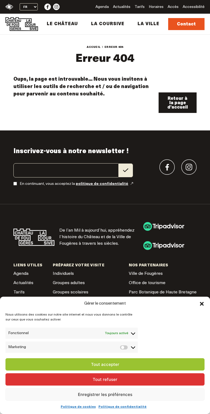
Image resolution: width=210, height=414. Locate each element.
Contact (186, 24)
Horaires (156, 7)
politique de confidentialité (102, 184)
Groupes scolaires (70, 292)
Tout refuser (105, 379)
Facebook (47, 7)
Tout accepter (105, 364)
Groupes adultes (69, 283)
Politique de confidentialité (122, 407)
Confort (9, 7)
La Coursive (107, 24)
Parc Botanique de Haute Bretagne (163, 292)
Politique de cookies (78, 407)
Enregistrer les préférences (105, 394)
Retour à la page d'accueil (177, 103)
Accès (173, 7)
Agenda (102, 7)
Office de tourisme (147, 283)
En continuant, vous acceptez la (74, 184)
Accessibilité (194, 7)
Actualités (121, 7)
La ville (148, 24)
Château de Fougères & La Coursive (21, 24)
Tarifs (140, 7)
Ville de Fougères (146, 274)
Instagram (56, 7)
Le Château (62, 24)
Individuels (63, 274)
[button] (202, 304)
